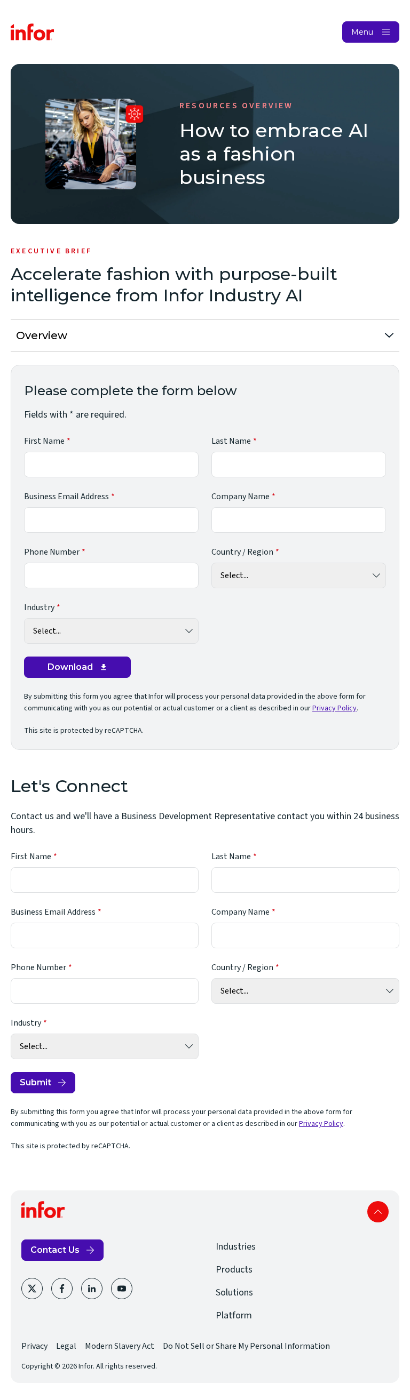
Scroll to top (378, 1211)
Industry (39, 607)
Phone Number (52, 552)
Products (234, 1269)
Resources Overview (236, 105)
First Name (44, 441)
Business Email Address (66, 496)
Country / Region (242, 552)
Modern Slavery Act (119, 1346)
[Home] (32, 32)
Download (70, 667)
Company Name (240, 496)
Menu (362, 32)
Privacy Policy (334, 708)
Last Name (231, 441)
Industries (236, 1246)
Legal (66, 1346)
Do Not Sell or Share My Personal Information (246, 1346)
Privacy (34, 1346)
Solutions (234, 1292)
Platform (234, 1315)
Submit (35, 1082)
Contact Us (55, 1250)
